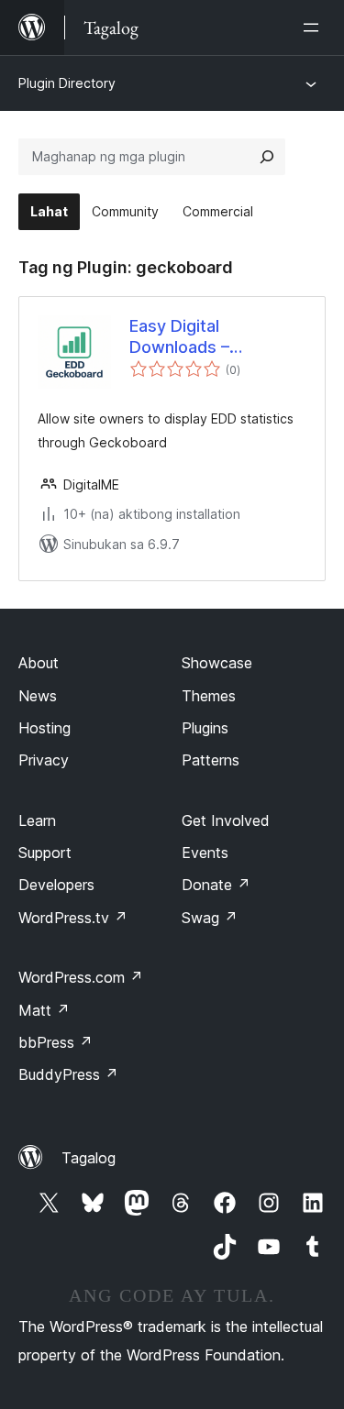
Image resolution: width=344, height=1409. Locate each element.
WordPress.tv (73, 917)
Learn (37, 820)
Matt (44, 1010)
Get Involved (226, 820)
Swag (210, 917)
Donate (216, 884)
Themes (209, 696)
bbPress (55, 1042)
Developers (56, 884)
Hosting (44, 728)
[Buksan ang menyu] (314, 27)
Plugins (205, 728)
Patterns (210, 760)
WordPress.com (80, 977)
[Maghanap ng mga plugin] (267, 156)
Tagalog (88, 1158)
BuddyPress (68, 1074)
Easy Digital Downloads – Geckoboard (179, 337)
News (37, 696)
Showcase (217, 663)
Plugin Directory (67, 83)
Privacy (43, 760)
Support (45, 852)
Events (205, 852)
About (38, 663)
